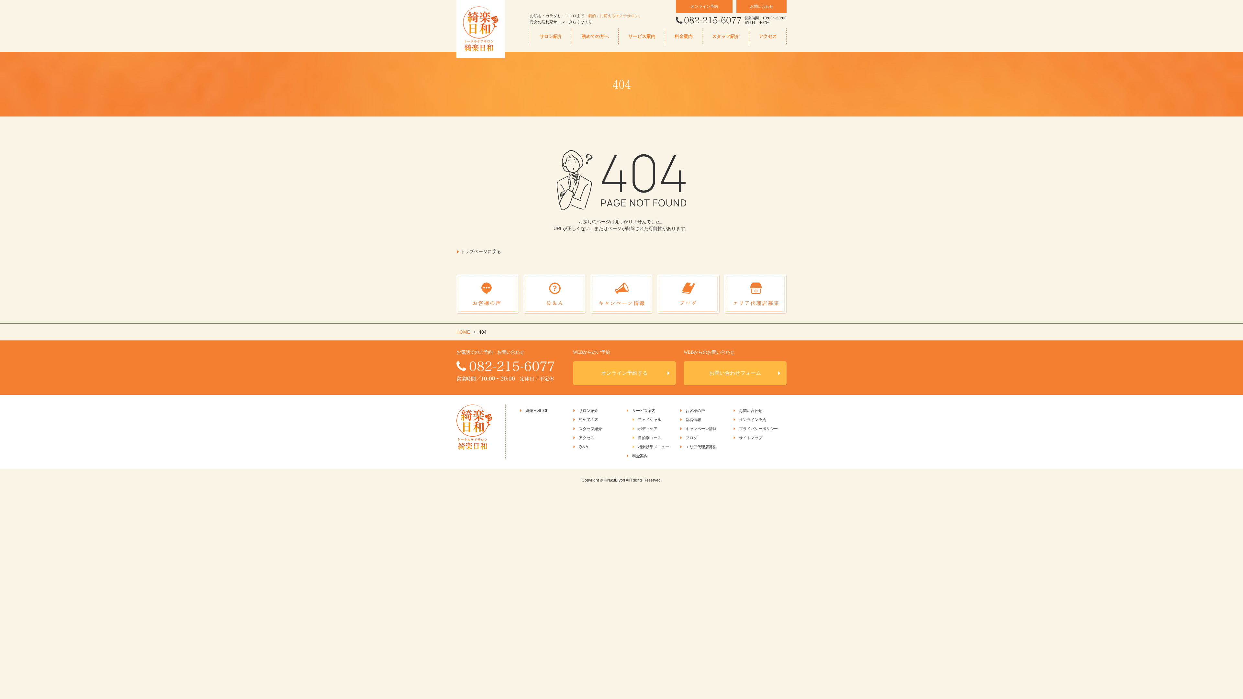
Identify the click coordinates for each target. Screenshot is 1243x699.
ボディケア (647, 429)
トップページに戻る (480, 251)
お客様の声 (695, 410)
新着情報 (693, 419)
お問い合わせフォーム (735, 373)
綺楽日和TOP (537, 410)
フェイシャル (649, 419)
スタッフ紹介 (725, 36)
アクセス (768, 36)
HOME (463, 332)
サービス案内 (641, 36)
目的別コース (649, 438)
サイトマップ (750, 438)
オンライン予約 (704, 6)
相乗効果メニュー (653, 447)
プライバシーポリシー (758, 429)
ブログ (691, 438)
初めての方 (588, 419)
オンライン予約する (624, 373)
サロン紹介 (551, 36)
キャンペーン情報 (701, 429)
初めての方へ (595, 36)
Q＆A (583, 447)
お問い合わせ (761, 6)
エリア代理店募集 (701, 447)
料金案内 (684, 36)
